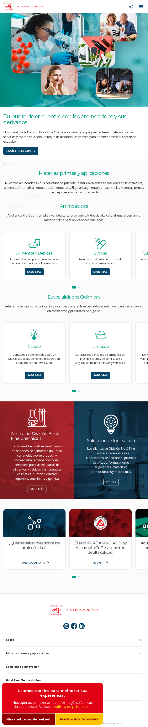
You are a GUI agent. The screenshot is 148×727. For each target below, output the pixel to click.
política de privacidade (72, 706)
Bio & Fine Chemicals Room (24, 680)
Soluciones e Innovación (22, 667)
